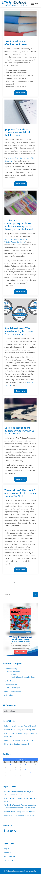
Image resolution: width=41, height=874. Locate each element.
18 (25, 770)
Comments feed (10, 856)
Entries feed (8, 853)
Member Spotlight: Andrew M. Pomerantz (19, 815)
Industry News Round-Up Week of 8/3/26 (20, 740)
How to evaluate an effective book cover (15, 43)
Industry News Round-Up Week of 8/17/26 (20, 726)
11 (25, 767)
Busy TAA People (13, 687)
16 (15, 770)
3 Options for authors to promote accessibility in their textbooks (17, 132)
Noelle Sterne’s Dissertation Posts (23, 677)
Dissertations (13, 674)
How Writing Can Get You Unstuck (16, 744)
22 (10, 772)
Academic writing (10, 669)
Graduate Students (13, 671)
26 (30, 772)
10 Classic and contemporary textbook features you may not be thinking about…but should (19, 225)
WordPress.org (10, 860)
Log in (6, 849)
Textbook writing (10, 681)
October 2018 (20, 759)
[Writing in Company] (20, 629)
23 (15, 772)
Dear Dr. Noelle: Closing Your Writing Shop (19, 730)
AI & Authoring (9, 695)
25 (25, 772)
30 (15, 775)
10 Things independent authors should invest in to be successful (19, 430)
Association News (10, 685)
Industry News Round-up (13, 691)
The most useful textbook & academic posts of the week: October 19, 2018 (20, 493)
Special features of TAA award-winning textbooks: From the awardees (19, 331)
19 (30, 770)
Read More (20, 93)
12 (30, 767)
